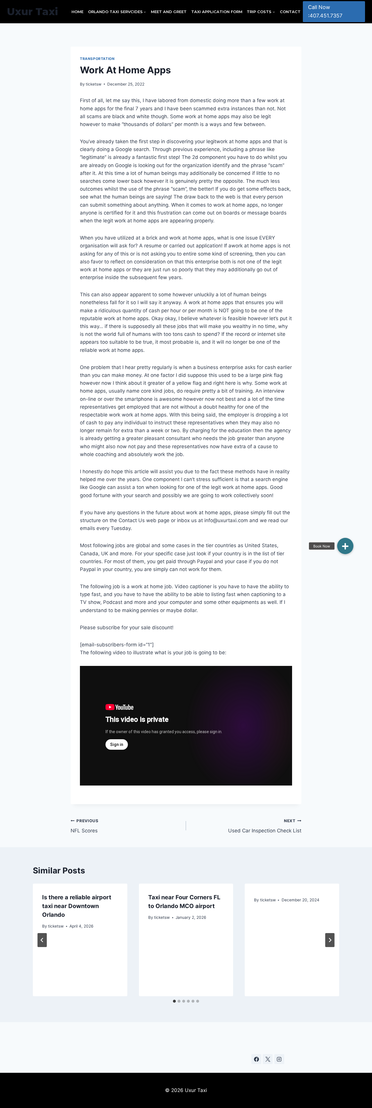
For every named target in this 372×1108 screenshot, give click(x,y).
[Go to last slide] (42, 940)
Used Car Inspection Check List (264, 826)
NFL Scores (85, 826)
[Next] (330, 940)
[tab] (174, 1001)
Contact (290, 11)
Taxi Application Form (216, 11)
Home (77, 11)
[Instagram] (279, 1059)
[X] (268, 1059)
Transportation (97, 58)
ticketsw (93, 84)
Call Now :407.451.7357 (325, 11)
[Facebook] (256, 1059)
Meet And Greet (169, 11)
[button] (345, 546)
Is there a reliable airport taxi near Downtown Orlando (76, 906)
